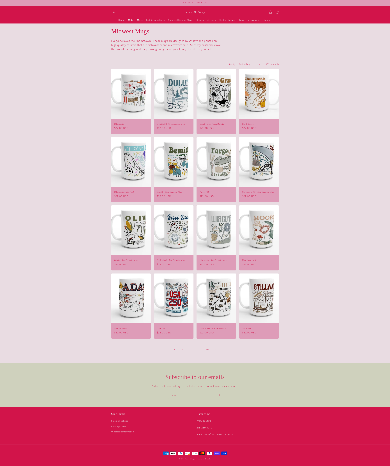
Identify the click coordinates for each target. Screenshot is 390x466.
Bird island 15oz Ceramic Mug (171, 260)
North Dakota (248, 124)
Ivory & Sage (190, 459)
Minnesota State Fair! (124, 192)
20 (207, 349)
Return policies (118, 426)
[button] (114, 12)
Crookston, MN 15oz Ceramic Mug (258, 192)
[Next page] (215, 349)
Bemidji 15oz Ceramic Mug (169, 192)
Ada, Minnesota (121, 328)
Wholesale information (122, 432)
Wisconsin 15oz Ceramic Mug (213, 260)
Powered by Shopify (203, 459)
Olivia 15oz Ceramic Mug (126, 260)
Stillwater (246, 328)
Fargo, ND (204, 192)
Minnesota (119, 124)
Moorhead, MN (249, 260)
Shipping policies (119, 421)
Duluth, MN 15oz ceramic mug (171, 124)
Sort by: (232, 64)
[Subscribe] (219, 395)
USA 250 (161, 328)
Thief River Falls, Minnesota (213, 328)
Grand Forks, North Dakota (212, 124)
